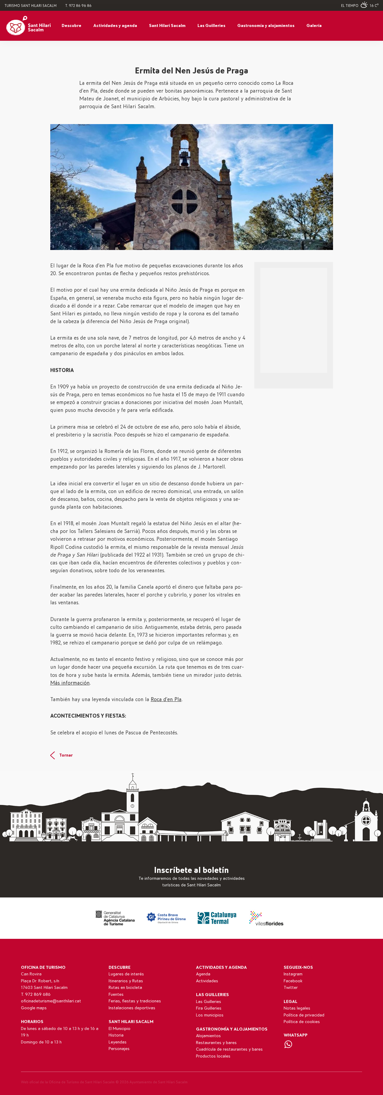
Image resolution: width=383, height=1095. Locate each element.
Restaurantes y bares (216, 1042)
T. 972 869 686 (36, 994)
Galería (314, 25)
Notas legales (297, 1008)
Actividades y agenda (115, 25)
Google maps (34, 1008)
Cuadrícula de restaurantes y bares (229, 1049)
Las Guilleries (211, 25)
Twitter (291, 987)
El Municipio (119, 1028)
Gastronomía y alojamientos (265, 25)
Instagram (293, 974)
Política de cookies (302, 1021)
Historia (116, 1035)
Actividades (207, 981)
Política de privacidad (304, 1015)
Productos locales (213, 1056)
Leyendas (118, 1042)
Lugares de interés (126, 974)
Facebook (293, 981)
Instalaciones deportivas (132, 1008)
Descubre (71, 25)
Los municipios (210, 1015)
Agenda (203, 974)
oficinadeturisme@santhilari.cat (51, 1001)
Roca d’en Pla (166, 699)
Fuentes (116, 994)
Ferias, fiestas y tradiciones (135, 1001)
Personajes (119, 1048)
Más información (70, 683)
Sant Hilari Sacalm (167, 25)
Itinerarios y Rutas (126, 981)
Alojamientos (208, 1036)
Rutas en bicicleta (125, 987)
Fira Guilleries (208, 1008)
